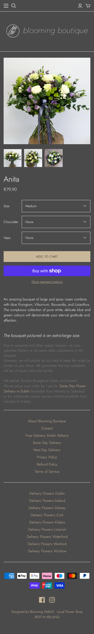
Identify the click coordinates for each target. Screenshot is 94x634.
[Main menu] (6, 5)
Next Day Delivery (47, 450)
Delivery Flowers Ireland (47, 500)
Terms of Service (47, 471)
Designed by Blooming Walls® (33, 611)
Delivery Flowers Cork (47, 515)
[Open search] (13, 5)
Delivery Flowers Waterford (47, 536)
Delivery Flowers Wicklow (47, 551)
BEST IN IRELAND (47, 617)
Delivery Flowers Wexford (47, 544)
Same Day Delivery (47, 442)
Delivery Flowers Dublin (47, 493)
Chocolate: (11, 222)
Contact (47, 428)
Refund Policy (47, 464)
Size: (7, 206)
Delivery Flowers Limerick (47, 529)
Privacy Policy (47, 457)
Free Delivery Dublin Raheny (47, 435)
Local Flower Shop (70, 611)
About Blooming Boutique (47, 421)
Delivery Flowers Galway (47, 507)
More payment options (47, 282)
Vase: (7, 238)
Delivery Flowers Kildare (47, 522)
